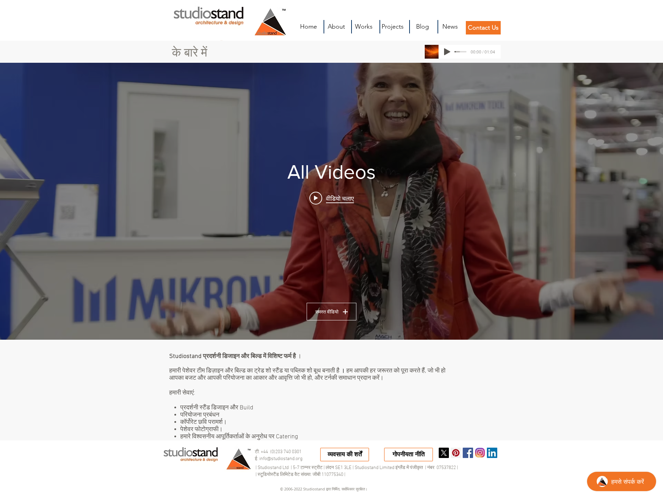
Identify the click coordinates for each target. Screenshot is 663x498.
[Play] (447, 51)
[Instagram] (480, 453)
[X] (444, 453)
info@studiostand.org (280, 459)
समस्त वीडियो (326, 311)
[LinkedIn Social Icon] (492, 453)
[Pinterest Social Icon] (456, 453)
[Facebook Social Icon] (468, 453)
